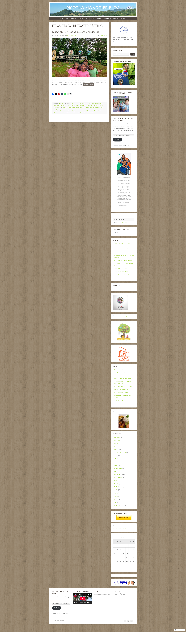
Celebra (116, 456)
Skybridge (75, 109)
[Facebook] (116, 594)
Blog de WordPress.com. (59, 620)
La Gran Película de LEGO (120, 252)
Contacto (123, 18)
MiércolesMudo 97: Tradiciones (122, 404)
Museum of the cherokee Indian (75, 107)
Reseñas (116, 496)
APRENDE (99, 18)
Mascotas (116, 483)
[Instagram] (118, 594)
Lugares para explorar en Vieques (122, 249)
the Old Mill (96, 111)
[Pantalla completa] (90, 602)
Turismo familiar (67, 112)
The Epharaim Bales (76, 111)
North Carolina (86, 107)
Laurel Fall (89, 105)
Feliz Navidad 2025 (118, 401)
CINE (87, 18)
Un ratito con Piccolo (119, 505)
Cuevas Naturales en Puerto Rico (122, 275)
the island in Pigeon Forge (88, 111)
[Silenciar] (88, 602)
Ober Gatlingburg (94, 107)
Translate (124, 222)
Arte (115, 446)
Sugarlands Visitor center (93, 109)
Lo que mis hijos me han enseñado (122, 378)
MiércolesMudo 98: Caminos (121, 392)
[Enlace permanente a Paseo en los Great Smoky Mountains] (79, 57)
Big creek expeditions (83, 103)
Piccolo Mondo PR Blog (93, 8)
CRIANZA (92, 18)
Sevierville (71, 109)
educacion (116, 465)
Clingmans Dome (93, 103)
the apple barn (56, 111)
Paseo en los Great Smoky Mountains (75, 32)
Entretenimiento (118, 468)
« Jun (114, 569)
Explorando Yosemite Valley (121, 389)
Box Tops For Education (120, 452)
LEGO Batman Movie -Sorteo (121, 271)
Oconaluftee (101, 107)
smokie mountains (82, 109)
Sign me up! (117, 139)
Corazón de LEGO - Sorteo (120, 268)
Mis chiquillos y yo (118, 487)
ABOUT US (115, 18)
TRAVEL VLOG (107, 18)
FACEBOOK (116, 285)
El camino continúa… (119, 369)
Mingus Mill (64, 107)
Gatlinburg (72, 105)
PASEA (66, 18)
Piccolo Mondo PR (71, 35)
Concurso (116, 462)
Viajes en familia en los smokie (78, 112)
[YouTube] (124, 594)
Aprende (116, 443)
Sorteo (115, 499)
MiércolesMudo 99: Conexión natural (123, 386)
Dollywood (99, 103)
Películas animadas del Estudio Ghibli (123, 278)
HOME (61, 18)
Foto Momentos (118, 474)
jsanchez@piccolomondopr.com (102, 594)
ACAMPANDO (81, 18)
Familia (115, 471)
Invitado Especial (118, 477)
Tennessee (102, 109)
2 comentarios (103, 35)
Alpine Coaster (74, 103)
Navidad (116, 490)
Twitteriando (116, 526)
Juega (115, 480)
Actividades (117, 440)
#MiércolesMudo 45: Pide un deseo (123, 260)
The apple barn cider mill (65, 111)
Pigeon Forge (65, 109)
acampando (117, 437)
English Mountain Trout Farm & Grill (61, 105)
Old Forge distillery (57, 109)
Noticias (116, 493)
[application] (82, 598)
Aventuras (61, 103)
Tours (115, 502)
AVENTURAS (73, 18)
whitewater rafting (90, 112)
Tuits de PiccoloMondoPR (119, 528)
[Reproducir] (75, 602)
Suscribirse (56, 607)
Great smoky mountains (80, 105)
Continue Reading (88, 85)
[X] (121, 594)
